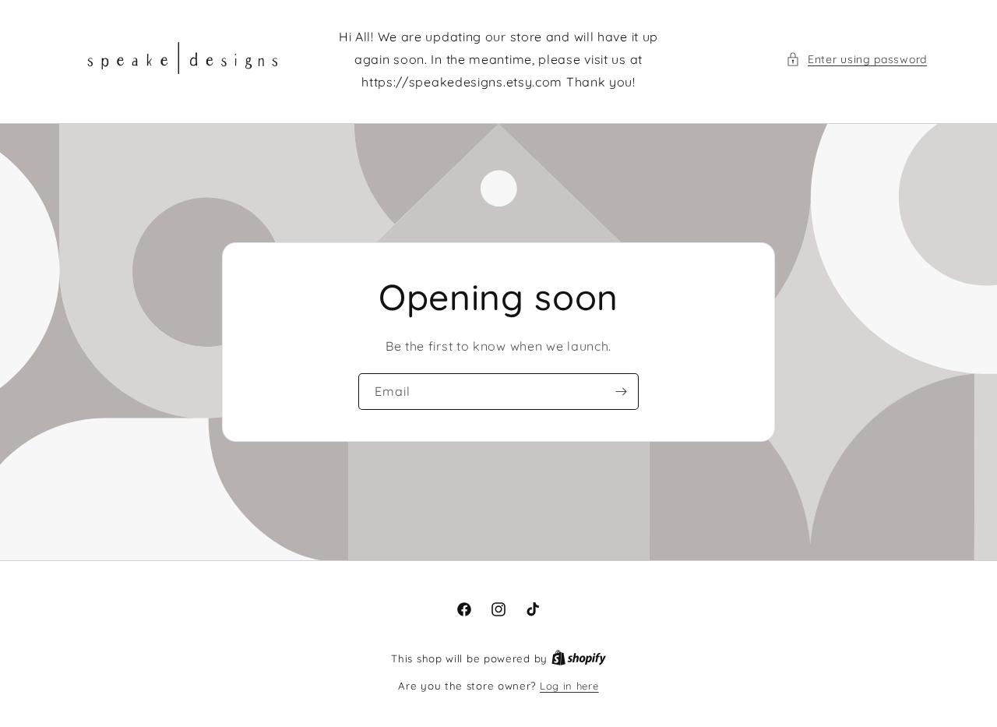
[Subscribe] (621, 390)
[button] (856, 59)
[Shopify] (578, 658)
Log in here (569, 685)
